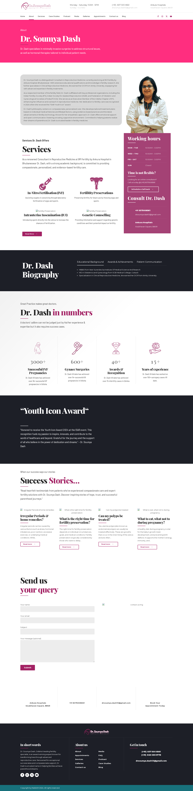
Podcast (67, 16)
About (31, 16)
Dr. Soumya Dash (31, 80)
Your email (24, 616)
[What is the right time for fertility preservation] (77, 511)
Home (22, 16)
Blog (124, 16)
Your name (25, 605)
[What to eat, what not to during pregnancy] (155, 511)
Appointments (99, 16)
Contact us (113, 16)
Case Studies (54, 16)
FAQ (100, 755)
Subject (23, 627)
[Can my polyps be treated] (116, 509)
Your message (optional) (30, 638)
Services (41, 16)
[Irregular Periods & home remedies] (38, 509)
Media (76, 16)
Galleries (86, 16)
